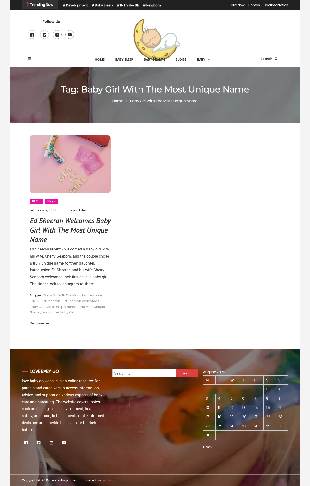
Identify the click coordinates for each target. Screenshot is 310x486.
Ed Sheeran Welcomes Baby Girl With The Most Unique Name (70, 230)
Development (77, 5)
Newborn (153, 5)
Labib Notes (78, 210)
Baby (201, 59)
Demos (254, 5)
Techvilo (108, 480)
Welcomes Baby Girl (58, 312)
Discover (37, 323)
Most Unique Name (61, 306)
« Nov (207, 446)
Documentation (276, 5)
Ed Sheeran (51, 301)
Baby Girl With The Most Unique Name (73, 295)
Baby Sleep (104, 5)
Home (100, 59)
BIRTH (36, 201)
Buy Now (238, 5)
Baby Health (129, 5)
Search (267, 58)
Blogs (181, 59)
